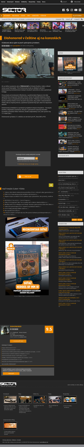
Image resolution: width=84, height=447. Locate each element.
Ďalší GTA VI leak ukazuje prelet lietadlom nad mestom (21, 194)
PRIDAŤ (68, 19)
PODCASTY (15, 19)
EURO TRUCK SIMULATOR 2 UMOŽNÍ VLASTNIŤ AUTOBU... (69, 291)
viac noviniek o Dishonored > (9, 364)
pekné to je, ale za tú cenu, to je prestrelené (69, 250)
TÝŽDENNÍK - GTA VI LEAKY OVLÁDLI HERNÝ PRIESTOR (74, 91)
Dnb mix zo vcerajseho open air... (67, 176)
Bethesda (15, 332)
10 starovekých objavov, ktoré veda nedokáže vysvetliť (9, 433)
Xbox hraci (61, 180)
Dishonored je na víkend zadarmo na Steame (13, 353)
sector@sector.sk (44, 442)
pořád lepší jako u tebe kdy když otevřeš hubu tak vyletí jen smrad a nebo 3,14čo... (70, 244)
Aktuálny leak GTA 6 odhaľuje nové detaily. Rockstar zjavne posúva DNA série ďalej (29, 204)
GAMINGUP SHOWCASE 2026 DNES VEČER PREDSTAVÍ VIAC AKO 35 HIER (70, 98)
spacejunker (16, 45)
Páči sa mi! (28, 176)
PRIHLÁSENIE (77, 2)
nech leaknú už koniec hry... (65, 275)
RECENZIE (15, 16)
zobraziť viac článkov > (9, 214)
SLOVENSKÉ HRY (29, 19)
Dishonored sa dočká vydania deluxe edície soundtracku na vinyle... (19, 351)
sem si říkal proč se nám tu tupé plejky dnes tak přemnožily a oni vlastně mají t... (70, 263)
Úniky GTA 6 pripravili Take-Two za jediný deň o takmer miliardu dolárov (26, 202)
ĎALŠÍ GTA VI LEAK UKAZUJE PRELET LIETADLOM (20, 31)
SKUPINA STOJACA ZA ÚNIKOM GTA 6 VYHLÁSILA (32, 31)
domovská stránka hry (18, 335)
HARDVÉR (35, 16)
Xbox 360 (7, 45)
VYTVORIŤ (74, 219)
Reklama (14, 440)
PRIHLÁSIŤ (11, 373)
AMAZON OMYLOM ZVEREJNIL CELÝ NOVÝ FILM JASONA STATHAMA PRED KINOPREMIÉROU (70, 135)
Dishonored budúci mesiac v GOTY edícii (12, 355)
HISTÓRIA (8, 19)
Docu (43, 2)
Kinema (17, 2)
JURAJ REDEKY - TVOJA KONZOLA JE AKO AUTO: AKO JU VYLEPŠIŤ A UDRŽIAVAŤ (70, 84)
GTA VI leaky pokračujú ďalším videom (17, 208)
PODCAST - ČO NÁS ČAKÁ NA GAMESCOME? (75, 112)
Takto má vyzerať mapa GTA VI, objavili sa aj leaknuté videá (23, 206)
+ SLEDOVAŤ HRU (18, 341)
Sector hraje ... (62, 203)
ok (59, 306)
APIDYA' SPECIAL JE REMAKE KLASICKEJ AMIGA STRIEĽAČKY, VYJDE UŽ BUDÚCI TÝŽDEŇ (69, 149)
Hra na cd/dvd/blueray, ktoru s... (67, 184)
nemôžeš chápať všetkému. (65, 281)
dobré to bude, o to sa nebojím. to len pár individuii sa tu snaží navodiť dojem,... (69, 287)
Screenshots (62, 199)
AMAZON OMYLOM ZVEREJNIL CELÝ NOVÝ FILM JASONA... (69, 298)
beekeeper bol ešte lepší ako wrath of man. (69, 301)
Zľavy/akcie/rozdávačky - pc (66, 211)
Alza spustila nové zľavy (12, 210)
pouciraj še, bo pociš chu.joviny (66, 270)
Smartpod (10, 2)
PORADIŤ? (77, 19)
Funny (39, 2)
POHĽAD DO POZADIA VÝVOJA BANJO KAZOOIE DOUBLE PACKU (75, 126)
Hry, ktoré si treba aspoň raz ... (67, 188)
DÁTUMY (37, 19)
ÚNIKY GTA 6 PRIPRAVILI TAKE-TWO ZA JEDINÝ (57, 31)
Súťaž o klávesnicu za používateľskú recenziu (27, 239)
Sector (3, 2)
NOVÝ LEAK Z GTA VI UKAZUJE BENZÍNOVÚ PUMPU (74, 142)
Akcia (13, 334)
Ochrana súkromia (6, 440)
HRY (28, 16)
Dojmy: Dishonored (7, 348)
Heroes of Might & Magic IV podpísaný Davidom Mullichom (27, 296)
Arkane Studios (23, 332)
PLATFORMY (77, 16)
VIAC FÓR (80, 219)
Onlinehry (24, 2)
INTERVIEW (22, 19)
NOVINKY (7, 16)
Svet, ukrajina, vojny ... (64, 215)
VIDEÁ (23, 16)
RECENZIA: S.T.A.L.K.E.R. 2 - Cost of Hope (17, 200)
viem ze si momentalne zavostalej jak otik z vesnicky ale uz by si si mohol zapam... (69, 237)
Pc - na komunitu (63, 191)
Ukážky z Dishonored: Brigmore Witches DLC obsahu (15, 357)
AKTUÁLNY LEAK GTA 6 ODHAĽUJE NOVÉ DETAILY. (71, 31)
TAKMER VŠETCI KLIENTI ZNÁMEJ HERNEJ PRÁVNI (6, 31)
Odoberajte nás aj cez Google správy (28, 164)
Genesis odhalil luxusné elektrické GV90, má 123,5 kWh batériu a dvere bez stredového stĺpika (10, 407)
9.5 (49, 329)
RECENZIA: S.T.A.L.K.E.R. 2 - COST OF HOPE (46, 31)
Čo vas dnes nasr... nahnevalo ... (67, 207)
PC (2, 45)
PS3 (4, 45)
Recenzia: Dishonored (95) (8, 349)
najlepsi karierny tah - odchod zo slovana (69, 230)
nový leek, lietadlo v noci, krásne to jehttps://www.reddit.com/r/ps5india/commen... (70, 256)
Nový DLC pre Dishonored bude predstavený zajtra (14, 361)
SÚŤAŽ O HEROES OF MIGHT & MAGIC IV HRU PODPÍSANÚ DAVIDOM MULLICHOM (70, 120)
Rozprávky (32, 2)
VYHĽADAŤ (59, 19)
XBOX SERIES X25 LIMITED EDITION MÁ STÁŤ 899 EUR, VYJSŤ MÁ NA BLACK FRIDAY (70, 106)
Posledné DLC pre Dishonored (9, 359)
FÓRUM (43, 16)
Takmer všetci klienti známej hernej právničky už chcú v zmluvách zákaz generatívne (29, 192)
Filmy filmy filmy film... (64, 195)
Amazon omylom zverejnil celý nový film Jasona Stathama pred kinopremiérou (28, 212)
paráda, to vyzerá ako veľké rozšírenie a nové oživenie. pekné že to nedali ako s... (70, 294)
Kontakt (19, 440)
